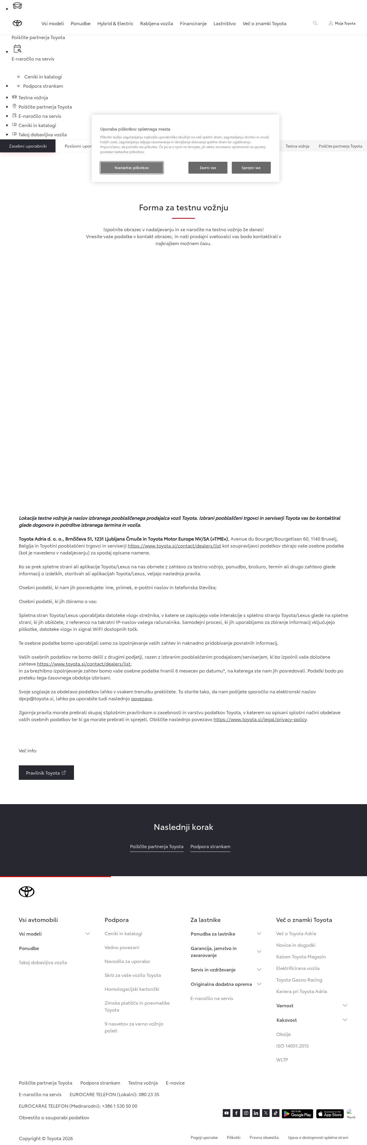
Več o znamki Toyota (264, 23)
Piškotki (233, 1137)
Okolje (283, 1033)
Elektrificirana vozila (298, 967)
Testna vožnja (297, 145)
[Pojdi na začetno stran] (17, 23)
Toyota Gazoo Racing (299, 979)
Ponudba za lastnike (213, 933)
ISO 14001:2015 (292, 1045)
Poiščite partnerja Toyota (340, 145)
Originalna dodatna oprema (221, 983)
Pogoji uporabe (204, 1137)
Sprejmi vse (251, 167)
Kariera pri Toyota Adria (301, 991)
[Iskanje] (315, 23)
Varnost (285, 1005)
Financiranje (193, 23)
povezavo (141, 698)
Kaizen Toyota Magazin (301, 956)
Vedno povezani (122, 947)
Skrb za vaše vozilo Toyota (133, 974)
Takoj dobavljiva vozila (43, 962)
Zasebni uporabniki (28, 146)
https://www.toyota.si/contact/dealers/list (174, 545)
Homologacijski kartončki (132, 988)
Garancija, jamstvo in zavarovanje (214, 951)
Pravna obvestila (264, 1137)
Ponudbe (80, 23)
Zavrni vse (208, 167)
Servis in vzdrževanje (213, 969)
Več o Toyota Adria (296, 933)
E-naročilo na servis (211, 998)
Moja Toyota (345, 23)
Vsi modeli (53, 23)
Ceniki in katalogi (123, 933)
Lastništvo (225, 23)
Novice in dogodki (295, 944)
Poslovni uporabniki (84, 146)
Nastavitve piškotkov (132, 167)
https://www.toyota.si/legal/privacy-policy (260, 719)
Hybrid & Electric (115, 23)
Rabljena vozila (156, 23)
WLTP (282, 1059)
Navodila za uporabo (127, 960)
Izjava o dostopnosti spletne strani (318, 1137)
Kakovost (287, 1019)
